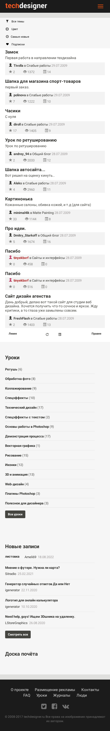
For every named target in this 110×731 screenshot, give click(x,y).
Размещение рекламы (55, 689)
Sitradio (11, 574)
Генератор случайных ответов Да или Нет (37, 584)
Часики (12, 110)
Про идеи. (15, 228)
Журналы (61, 695)
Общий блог (41, 154)
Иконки (14, 465)
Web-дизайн (17, 484)
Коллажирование (21, 388)
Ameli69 (31, 557)
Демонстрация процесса (28, 436)
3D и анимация (20, 474)
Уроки (41, 695)
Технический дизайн (24, 407)
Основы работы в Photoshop (29, 427)
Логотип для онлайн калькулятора (31, 600)
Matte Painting (43, 213)
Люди (81, 695)
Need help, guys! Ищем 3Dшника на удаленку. (40, 616)
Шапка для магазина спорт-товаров (43, 81)
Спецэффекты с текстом (27, 417)
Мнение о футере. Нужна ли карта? (32, 568)
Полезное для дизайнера (27, 503)
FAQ (26, 695)
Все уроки (15, 514)
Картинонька (18, 198)
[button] (57, 21)
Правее (96, 333)
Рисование (16, 455)
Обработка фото (20, 379)
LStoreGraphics (16, 623)
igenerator (12, 590)
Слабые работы (39, 65)
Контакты (90, 689)
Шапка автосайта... (25, 169)
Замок (11, 51)
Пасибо (12, 251)
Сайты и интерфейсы (48, 258)
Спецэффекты (20, 398)
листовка (12, 556)
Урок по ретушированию (31, 140)
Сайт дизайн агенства (28, 296)
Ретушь (13, 369)
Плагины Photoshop (22, 493)
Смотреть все (18, 634)
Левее (13, 333)
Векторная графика (22, 446)
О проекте (20, 689)
